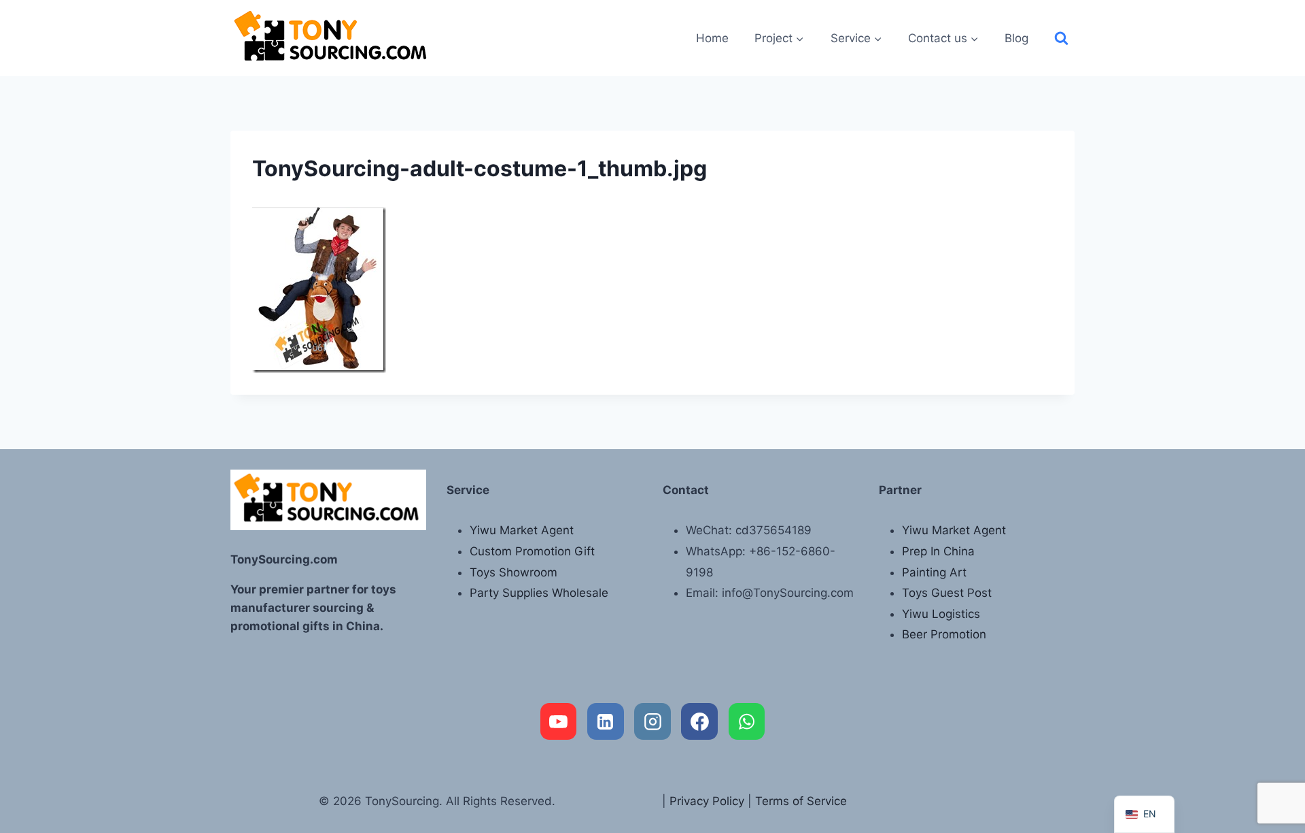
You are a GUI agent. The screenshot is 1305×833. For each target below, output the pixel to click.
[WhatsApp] (747, 721)
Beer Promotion (944, 634)
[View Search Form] (1061, 38)
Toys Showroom (513, 572)
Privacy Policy (706, 801)
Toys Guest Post (947, 593)
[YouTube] (558, 721)
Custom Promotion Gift (532, 551)
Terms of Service (801, 801)
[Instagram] (652, 721)
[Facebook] (699, 721)
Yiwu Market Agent (522, 530)
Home (712, 38)
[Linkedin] (605, 721)
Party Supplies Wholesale (539, 593)
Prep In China (938, 551)
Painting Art (934, 572)
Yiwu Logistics (941, 614)
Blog (1016, 38)
